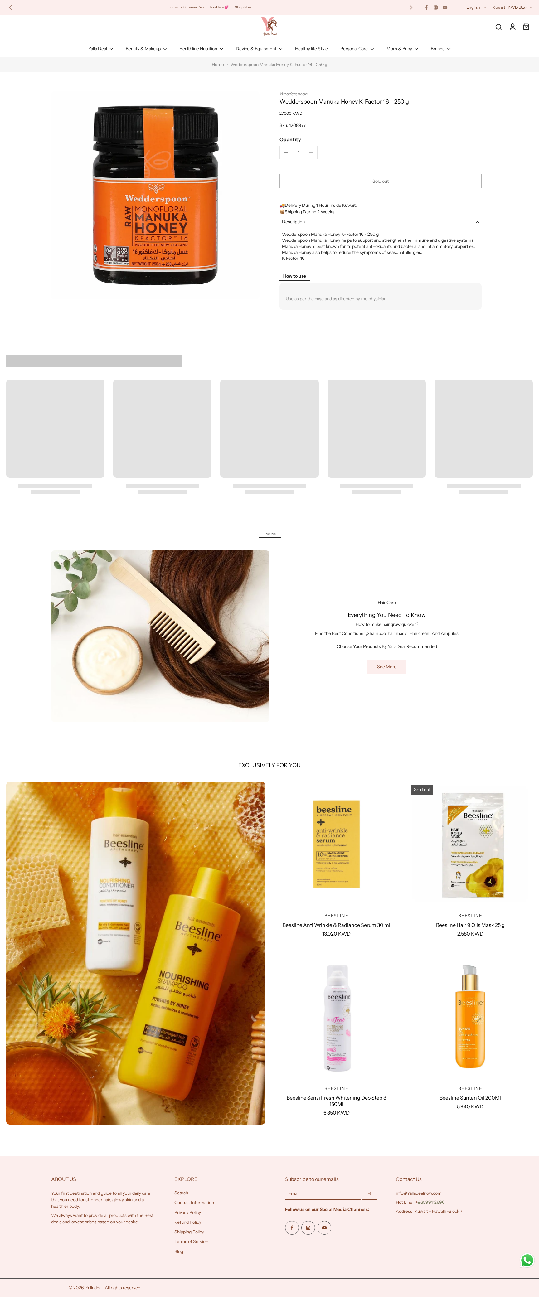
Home (218, 64)
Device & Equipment (256, 48)
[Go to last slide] (10, 7)
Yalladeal (93, 1287)
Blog (178, 1251)
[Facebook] (426, 7)
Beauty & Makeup (143, 48)
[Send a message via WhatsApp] (527, 1260)
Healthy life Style (311, 48)
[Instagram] (435, 7)
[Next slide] (411, 7)
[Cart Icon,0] (526, 26)
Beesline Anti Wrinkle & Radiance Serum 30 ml (336, 925)
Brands (437, 48)
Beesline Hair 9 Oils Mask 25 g (470, 925)
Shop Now (243, 7)
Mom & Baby (399, 48)
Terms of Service (191, 1242)
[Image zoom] (155, 195)
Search (181, 1193)
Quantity (290, 139)
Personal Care (354, 48)
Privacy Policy (187, 1212)
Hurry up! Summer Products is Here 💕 (198, 7)
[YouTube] (445, 7)
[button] (380, 181)
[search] (498, 26)
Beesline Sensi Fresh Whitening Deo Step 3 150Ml (336, 1101)
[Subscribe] (369, 1194)
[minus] (286, 152)
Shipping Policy (189, 1232)
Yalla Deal (97, 48)
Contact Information (194, 1203)
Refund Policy (187, 1222)
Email (293, 1194)
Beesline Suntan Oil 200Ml (470, 1098)
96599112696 (431, 1202)
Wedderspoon (293, 94)
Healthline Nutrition (198, 48)
